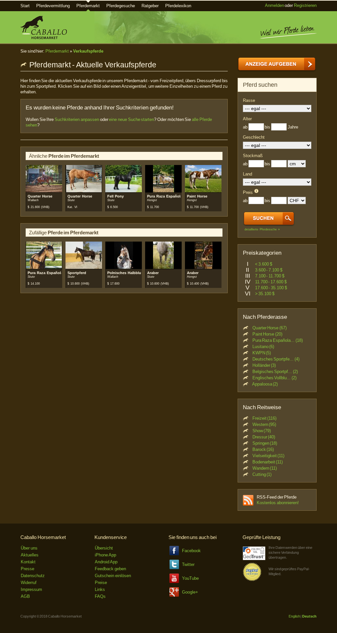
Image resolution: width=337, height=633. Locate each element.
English (294, 616)
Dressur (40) (263, 436)
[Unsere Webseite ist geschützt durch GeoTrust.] (254, 558)
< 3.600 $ (263, 264)
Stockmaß (253, 155)
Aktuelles (30, 554)
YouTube (190, 578)
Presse (27, 568)
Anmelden (274, 5)
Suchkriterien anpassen (77, 119)
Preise (101, 582)
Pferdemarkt (88, 5)
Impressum (31, 589)
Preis (248, 192)
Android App (106, 561)
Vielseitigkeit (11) (268, 455)
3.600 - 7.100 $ (268, 270)
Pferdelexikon (178, 5)
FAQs (100, 596)
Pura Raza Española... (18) (277, 340)
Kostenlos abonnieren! (278, 502)
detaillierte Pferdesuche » (262, 229)
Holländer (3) (264, 365)
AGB (25, 596)
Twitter (188, 564)
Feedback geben (110, 568)
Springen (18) (264, 443)
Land (247, 174)
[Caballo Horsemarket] (43, 37)
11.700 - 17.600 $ (271, 281)
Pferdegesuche (120, 5)
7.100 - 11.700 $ (269, 275)
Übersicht (104, 548)
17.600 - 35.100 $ (271, 287)
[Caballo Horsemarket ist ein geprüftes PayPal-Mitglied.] (252, 579)
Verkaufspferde (88, 51)
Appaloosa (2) (265, 384)
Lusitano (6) (263, 346)
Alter (247, 118)
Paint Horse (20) (267, 334)
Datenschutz (33, 575)
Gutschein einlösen (113, 575)
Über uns (29, 548)
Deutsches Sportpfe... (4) (275, 359)
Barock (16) (263, 449)
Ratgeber (150, 5)
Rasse (249, 100)
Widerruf (29, 582)
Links (100, 589)
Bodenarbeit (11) (267, 461)
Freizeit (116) (264, 418)
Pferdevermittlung (53, 5)
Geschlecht (254, 137)
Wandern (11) (264, 468)
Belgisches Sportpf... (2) (275, 371)
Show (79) (261, 430)
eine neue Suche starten (131, 119)
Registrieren (305, 5)
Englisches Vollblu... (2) (274, 377)
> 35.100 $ (264, 293)
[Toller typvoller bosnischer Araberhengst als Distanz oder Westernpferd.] (203, 267)
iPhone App (105, 554)
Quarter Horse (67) (269, 327)
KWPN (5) (261, 352)
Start (25, 5)
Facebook (191, 550)
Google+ (190, 592)
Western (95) (264, 424)
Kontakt (28, 561)
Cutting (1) (262, 474)
